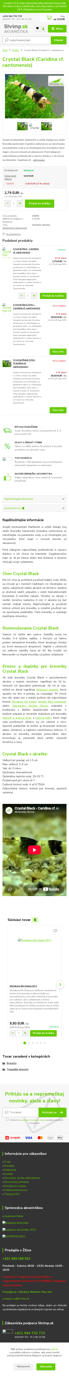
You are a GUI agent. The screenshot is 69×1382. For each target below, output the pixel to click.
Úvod (4, 50)
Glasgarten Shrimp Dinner (30, 706)
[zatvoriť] (64, 4)
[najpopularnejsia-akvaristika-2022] (19, 1229)
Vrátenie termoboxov (16, 1190)
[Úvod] (15, 28)
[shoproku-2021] (13, 1236)
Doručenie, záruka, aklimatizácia (22, 1178)
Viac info (58, 351)
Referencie (10, 1170)
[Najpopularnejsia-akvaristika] (15, 1223)
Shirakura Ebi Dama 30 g (23, 986)
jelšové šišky (43, 718)
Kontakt (8, 1174)
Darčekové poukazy (15, 1186)
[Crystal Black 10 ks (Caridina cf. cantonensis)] (6, 363)
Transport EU (11, 1194)
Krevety (15, 50)
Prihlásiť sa (49, 1112)
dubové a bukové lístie (16, 718)
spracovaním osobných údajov (32, 1120)
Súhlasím (46, 1366)
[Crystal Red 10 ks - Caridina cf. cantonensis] (6, 308)
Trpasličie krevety (18, 1069)
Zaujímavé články (13, 1216)
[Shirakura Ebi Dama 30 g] (35, 955)
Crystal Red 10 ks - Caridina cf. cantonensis (26, 306)
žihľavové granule (47, 689)
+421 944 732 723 (12, 16)
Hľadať (58, 40)
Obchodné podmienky (16, 1182)
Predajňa (9, 1166)
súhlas (54, 1349)
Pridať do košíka (39, 203)
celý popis (39, 160)
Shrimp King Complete (52, 702)
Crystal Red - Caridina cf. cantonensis (26, 250)
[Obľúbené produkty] (37, 28)
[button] (24, 1043)
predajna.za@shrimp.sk (15, 1298)
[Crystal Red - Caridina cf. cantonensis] (6, 252)
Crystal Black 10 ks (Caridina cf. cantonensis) (24, 363)
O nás (7, 1162)
